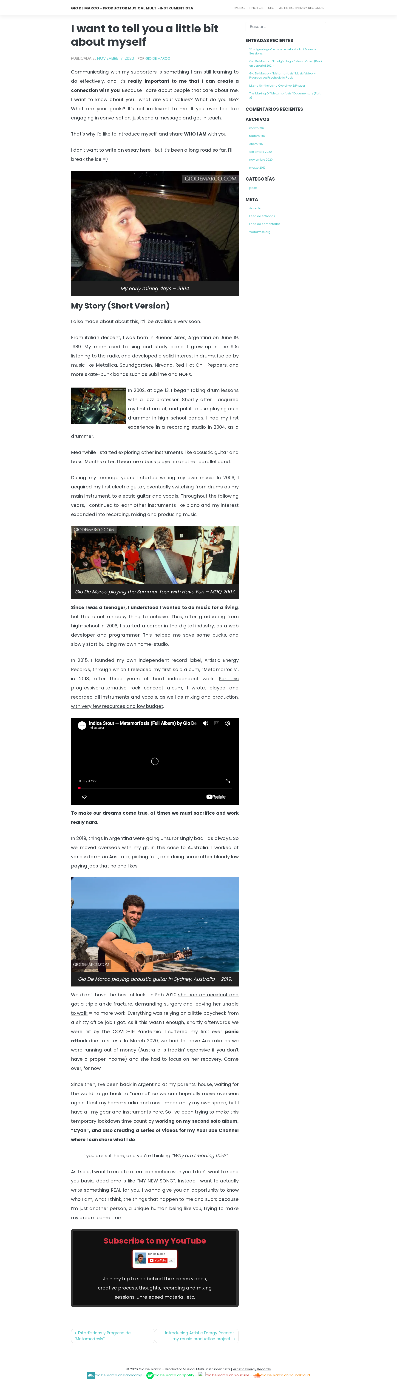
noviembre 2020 (261, 160)
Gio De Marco (157, 58)
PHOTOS (257, 7)
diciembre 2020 (260, 152)
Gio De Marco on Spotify (174, 1375)
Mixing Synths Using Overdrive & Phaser (277, 86)
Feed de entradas (262, 216)
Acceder (255, 208)
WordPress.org (259, 232)
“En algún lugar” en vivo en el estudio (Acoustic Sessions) (283, 51)
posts (253, 188)
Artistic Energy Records (301, 7)
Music (240, 7)
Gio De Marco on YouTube (227, 1375)
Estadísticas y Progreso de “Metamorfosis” (102, 1336)
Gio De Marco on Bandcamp (118, 1375)
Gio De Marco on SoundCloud (285, 1375)
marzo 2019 (257, 168)
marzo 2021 (257, 128)
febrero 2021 (258, 136)
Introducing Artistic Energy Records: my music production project (200, 1336)
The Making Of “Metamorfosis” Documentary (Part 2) (284, 95)
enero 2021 (256, 144)
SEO (271, 7)
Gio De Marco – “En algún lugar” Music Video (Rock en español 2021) (285, 63)
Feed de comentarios (265, 224)
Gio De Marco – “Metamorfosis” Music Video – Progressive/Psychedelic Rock (282, 75)
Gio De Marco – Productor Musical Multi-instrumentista (132, 8)
